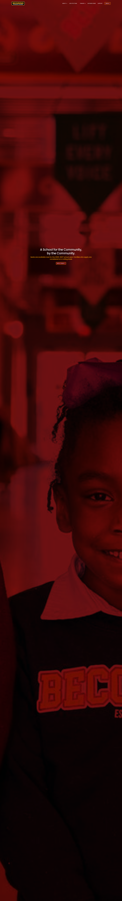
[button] (64, 3)
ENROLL (107, 3)
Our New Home (91, 3)
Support (100, 3)
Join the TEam (73, 3)
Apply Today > (61, 263)
